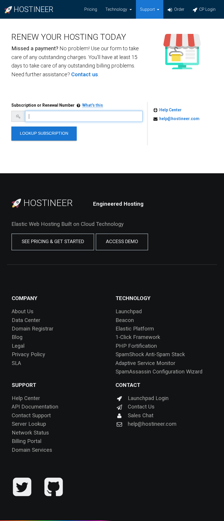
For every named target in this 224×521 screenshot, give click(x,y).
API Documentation (35, 407)
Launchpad (129, 311)
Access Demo (122, 241)
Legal (18, 346)
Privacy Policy (28, 354)
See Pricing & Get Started (53, 241)
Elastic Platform (135, 329)
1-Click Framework (138, 337)
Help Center (170, 110)
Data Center (26, 320)
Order (178, 9)
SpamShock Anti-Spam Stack (150, 354)
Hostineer (47, 202)
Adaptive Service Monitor (145, 363)
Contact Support (31, 415)
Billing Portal (26, 441)
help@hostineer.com (179, 118)
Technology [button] (116, 9)
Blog (17, 337)
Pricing (90, 9)
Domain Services (32, 450)
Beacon (125, 320)
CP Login (207, 9)
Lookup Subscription (44, 133)
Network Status (30, 433)
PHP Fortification (136, 346)
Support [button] (148, 9)
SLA (16, 363)
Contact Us (141, 407)
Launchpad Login (148, 398)
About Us (23, 311)
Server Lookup (29, 424)
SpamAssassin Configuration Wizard (159, 371)
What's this (92, 105)
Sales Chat (140, 415)
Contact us (84, 74)
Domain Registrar (32, 329)
